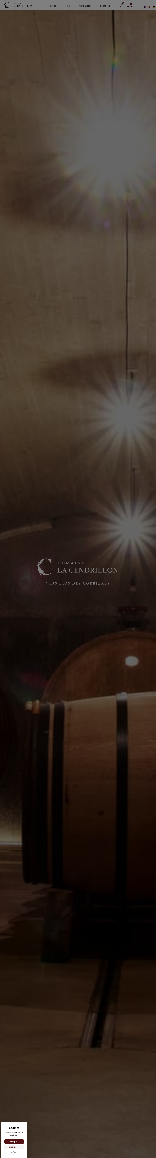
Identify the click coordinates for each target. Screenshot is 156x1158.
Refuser (14, 1152)
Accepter (14, 1141)
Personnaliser (14, 1147)
